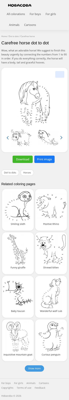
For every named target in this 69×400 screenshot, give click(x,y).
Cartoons (30, 25)
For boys (35, 14)
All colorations (16, 14)
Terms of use (24, 388)
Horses (27, 172)
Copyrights (7, 388)
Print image (44, 159)
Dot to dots (10, 172)
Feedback (40, 388)
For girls (51, 14)
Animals (14, 25)
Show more (34, 368)
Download (22, 159)
